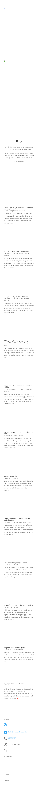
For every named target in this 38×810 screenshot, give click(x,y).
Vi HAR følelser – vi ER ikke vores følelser (18, 605)
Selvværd (22, 211)
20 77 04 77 (12, 738)
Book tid (19, 40)
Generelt (21, 522)
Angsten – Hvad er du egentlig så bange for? (18, 433)
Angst (15, 436)
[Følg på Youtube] (22, 799)
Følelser (15, 211)
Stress (21, 253)
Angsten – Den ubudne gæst (14, 648)
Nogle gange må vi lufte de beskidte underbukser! (17, 519)
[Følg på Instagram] (15, 799)
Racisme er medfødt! (11, 476)
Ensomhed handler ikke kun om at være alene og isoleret (18, 208)
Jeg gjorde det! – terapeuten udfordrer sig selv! (18, 386)
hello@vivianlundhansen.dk (17, 732)
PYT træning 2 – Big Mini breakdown (17, 296)
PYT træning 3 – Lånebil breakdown (17, 251)
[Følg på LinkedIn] (19, 799)
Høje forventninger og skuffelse (15, 563)
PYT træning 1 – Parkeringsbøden (16, 341)
